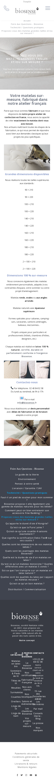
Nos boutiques (27, 695)
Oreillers (16, 701)
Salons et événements (28, 702)
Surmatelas (16, 692)
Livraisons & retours (26, 763)
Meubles (16, 687)
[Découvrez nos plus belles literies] (26, 775)
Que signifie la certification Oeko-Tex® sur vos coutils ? (27, 539)
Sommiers (15, 670)
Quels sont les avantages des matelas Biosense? (27, 552)
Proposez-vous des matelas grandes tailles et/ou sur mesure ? (27, 31)
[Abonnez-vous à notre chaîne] (31, 775)
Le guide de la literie (27, 474)
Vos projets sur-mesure (27, 722)
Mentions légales (27, 767)
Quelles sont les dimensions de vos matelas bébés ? (27, 545)
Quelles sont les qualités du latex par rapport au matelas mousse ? (27, 578)
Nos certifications (28, 674)
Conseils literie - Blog (38, 716)
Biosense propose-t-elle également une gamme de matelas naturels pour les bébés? (27, 505)
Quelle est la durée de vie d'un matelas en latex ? (27, 558)
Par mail (38, 708)
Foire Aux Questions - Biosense (27, 24)
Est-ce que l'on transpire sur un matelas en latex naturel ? (27, 571)
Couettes (16, 696)
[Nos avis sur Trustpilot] (36, 775)
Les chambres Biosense (27, 711)
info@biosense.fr (27, 402)
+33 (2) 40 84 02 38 (38, 660)
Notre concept (27, 640)
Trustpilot (27, 2)
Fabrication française (27, 681)
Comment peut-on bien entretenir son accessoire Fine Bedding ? (27, 511)
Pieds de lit (16, 674)
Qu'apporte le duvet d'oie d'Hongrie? (27, 523)
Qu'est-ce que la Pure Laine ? (27, 527)
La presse (38, 723)
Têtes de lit (16, 682)
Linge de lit (16, 707)
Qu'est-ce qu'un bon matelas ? (27, 583)
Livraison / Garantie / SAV (27, 488)
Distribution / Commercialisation (27, 589)
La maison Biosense (27, 665)
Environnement (27, 479)
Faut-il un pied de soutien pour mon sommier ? (27, 498)
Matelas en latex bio (16, 664)
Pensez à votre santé (27, 483)
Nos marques (38, 729)
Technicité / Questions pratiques (27, 27)
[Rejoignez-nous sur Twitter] (22, 775)
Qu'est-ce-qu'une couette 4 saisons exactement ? (27, 532)
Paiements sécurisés (26, 753)
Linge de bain (16, 714)
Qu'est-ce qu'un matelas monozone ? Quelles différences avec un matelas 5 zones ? (27, 565)
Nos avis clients (27, 688)
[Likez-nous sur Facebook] (17, 775)
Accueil (27, 20)
